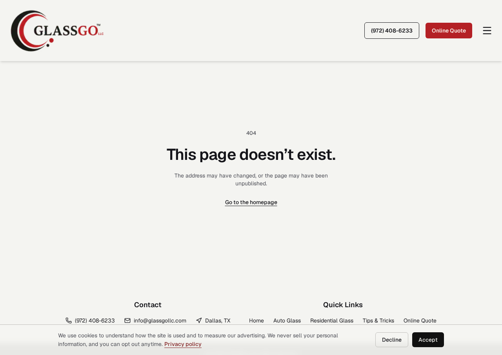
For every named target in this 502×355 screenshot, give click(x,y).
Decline (392, 339)
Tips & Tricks (378, 320)
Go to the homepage (251, 202)
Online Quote (449, 30)
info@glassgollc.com (160, 320)
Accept (428, 339)
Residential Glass (331, 320)
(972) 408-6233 (392, 30)
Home (256, 320)
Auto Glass (287, 320)
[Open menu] (487, 30)
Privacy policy (183, 344)
